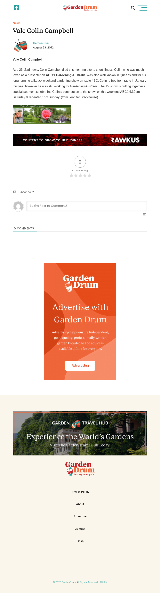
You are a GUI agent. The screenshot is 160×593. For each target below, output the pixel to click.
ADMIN (103, 582)
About (80, 504)
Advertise (80, 516)
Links (80, 541)
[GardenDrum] (80, 8)
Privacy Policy (80, 492)
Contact (80, 529)
